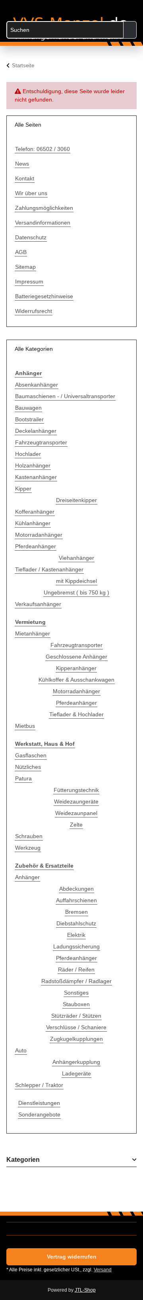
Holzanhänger (32, 465)
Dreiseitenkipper (76, 500)
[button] (98, 9)
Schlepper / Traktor (39, 1085)
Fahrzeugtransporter (41, 442)
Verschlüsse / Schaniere (76, 1027)
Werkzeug (28, 848)
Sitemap (25, 267)
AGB (21, 252)
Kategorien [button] (23, 1159)
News (22, 163)
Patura (23, 778)
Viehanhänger (76, 558)
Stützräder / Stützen (76, 1016)
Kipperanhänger (76, 668)
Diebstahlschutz (76, 923)
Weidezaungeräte (76, 801)
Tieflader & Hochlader (76, 714)
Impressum (29, 281)
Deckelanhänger (35, 431)
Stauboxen (76, 1004)
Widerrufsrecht (33, 311)
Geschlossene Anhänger (76, 656)
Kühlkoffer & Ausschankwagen (76, 679)
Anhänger (27, 877)
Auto (21, 1050)
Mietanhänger (32, 633)
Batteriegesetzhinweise (44, 296)
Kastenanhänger (36, 477)
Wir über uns (31, 193)
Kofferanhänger (34, 511)
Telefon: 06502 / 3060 (42, 149)
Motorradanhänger (38, 535)
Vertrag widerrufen (72, 1256)
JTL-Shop (85, 1290)
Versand (103, 1270)
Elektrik (76, 935)
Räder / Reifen (76, 969)
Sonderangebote (39, 1114)
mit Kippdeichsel (76, 581)
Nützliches (28, 767)
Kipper (23, 488)
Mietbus (25, 726)
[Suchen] (130, 30)
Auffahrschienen (76, 900)
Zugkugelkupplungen (76, 1039)
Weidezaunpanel (76, 813)
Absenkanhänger (36, 384)
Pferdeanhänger (35, 546)
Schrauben (29, 836)
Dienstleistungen (39, 1103)
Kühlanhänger (32, 523)
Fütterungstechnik (76, 790)
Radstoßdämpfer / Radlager (76, 981)
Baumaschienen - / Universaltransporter (65, 396)
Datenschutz (30, 237)
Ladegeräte (76, 1073)
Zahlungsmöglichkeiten (44, 208)
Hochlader (28, 454)
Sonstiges (76, 992)
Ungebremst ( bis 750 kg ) (76, 592)
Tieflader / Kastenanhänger (49, 569)
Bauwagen (28, 408)
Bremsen (76, 912)
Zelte (76, 824)
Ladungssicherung (76, 946)
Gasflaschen (30, 755)
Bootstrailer (29, 419)
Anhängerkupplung (76, 1062)
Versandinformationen (42, 222)
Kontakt (24, 178)
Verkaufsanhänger (38, 604)
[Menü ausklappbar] (10, 5)
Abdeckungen (76, 889)
